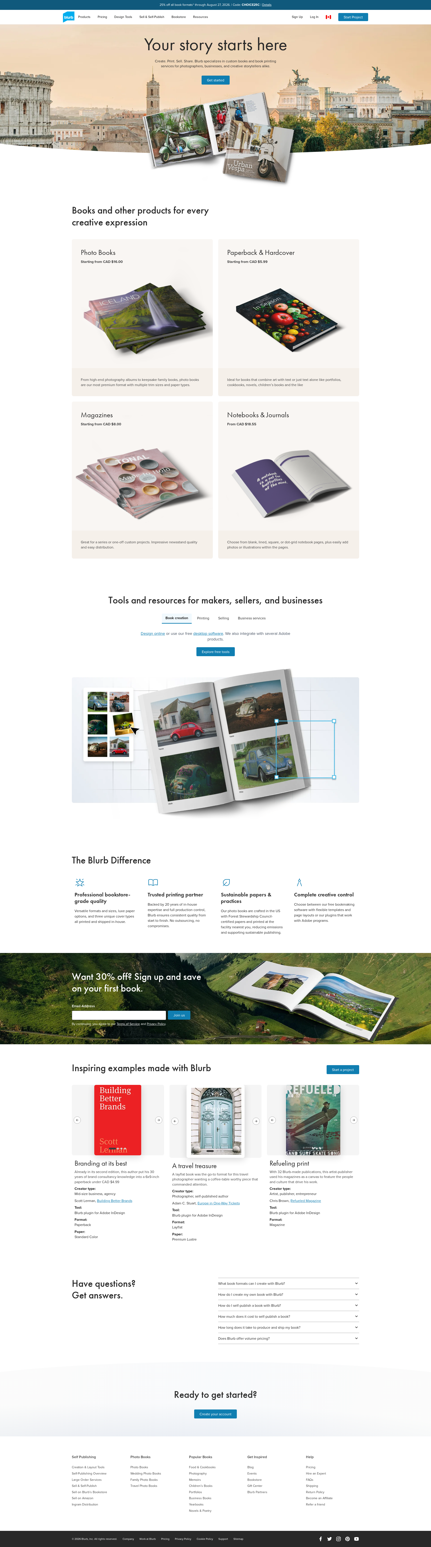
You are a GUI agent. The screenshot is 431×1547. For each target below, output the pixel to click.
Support (223, 1539)
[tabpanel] (215, 725)
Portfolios (195, 1492)
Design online (153, 633)
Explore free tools (215, 651)
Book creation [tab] (176, 618)
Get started (215, 80)
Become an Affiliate (319, 1498)
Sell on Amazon (82, 1498)
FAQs (309, 1480)
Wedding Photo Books (145, 1473)
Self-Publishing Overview (89, 1473)
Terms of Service (128, 1024)
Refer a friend (315, 1504)
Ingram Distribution (85, 1504)
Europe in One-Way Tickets (219, 1203)
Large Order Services (87, 1480)
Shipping (312, 1486)
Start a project (343, 1069)
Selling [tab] (223, 618)
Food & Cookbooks (202, 1467)
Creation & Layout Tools (88, 1467)
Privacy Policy (156, 1024)
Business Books (200, 1498)
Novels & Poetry (200, 1511)
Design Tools (123, 17)
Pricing (102, 17)
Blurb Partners (257, 1492)
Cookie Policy (205, 1539)
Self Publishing (84, 1457)
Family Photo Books (144, 1480)
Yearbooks (196, 1504)
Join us (179, 1015)
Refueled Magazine (305, 1200)
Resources (200, 17)
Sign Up (297, 17)
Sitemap (238, 1539)
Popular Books (200, 1457)
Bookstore (179, 17)
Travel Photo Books (143, 1486)
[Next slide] (158, 1120)
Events (252, 1473)
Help (310, 1457)
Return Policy (315, 1492)
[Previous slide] (77, 1120)
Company (128, 1539)
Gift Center (254, 1486)
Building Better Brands (114, 1200)
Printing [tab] (203, 618)
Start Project (353, 17)
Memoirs (195, 1480)
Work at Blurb (147, 1539)
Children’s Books (201, 1486)
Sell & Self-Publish (151, 17)
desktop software (208, 633)
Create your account (215, 1414)
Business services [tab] (252, 618)
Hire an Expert (316, 1473)
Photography (198, 1473)
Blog (250, 1467)
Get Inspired (257, 1457)
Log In (314, 17)
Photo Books (140, 1457)
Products (84, 17)
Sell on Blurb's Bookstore (89, 1492)
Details (267, 5)
